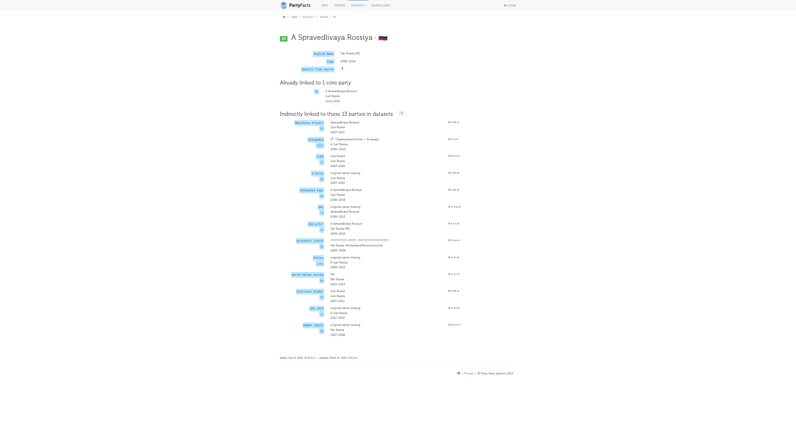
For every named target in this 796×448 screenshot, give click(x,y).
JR (321, 212)
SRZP (320, 145)
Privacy (469, 373)
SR (316, 91)
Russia (324, 16)
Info (324, 5)
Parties (339, 5)
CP (321, 162)
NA (321, 280)
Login (511, 5)
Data (294, 16)
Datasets (358, 5)
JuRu (320, 263)
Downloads (380, 5)
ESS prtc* (308, 16)
